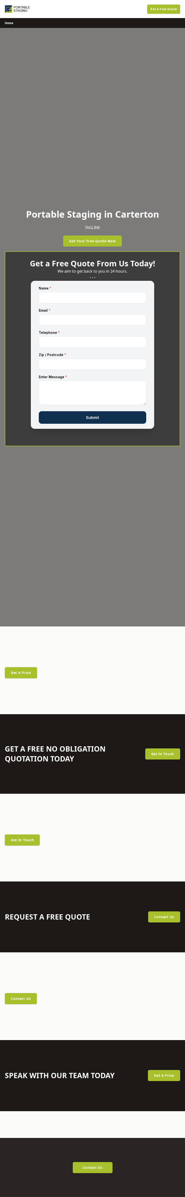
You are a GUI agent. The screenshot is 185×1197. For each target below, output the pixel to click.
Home (9, 23)
